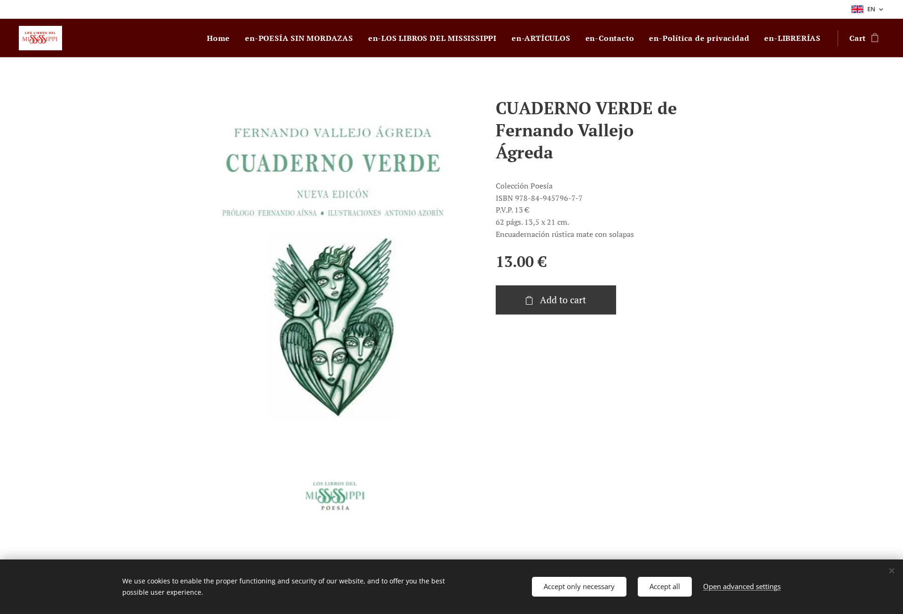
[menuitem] (221, 38)
